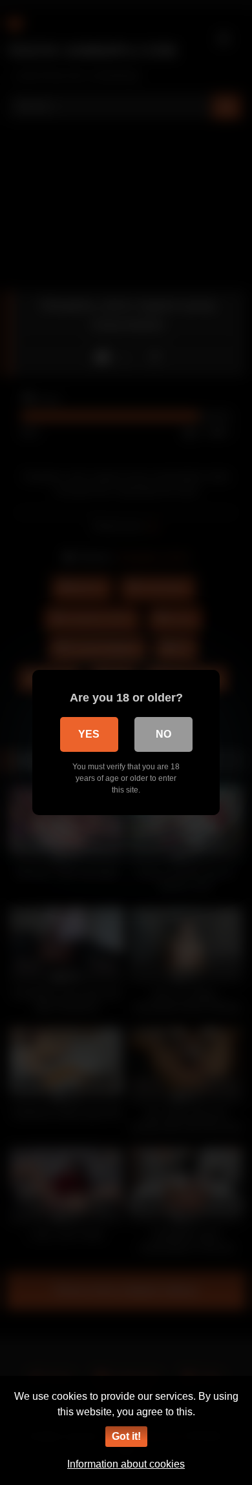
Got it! (126, 1436)
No (163, 734)
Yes (89, 734)
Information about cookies (126, 1464)
